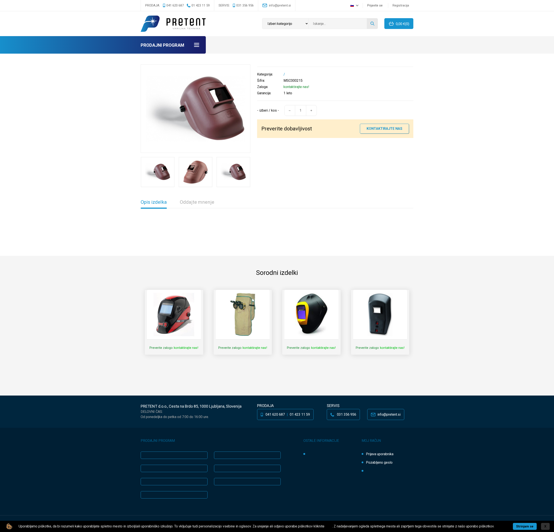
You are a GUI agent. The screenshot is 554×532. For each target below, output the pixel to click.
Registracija (401, 5)
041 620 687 (175, 5)
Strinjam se (524, 526)
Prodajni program (162, 45)
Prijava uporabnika (379, 454)
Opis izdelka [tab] (154, 202)
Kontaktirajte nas (384, 129)
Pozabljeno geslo (379, 462)
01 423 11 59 (201, 5)
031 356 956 (245, 5)
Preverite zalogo (161, 348)
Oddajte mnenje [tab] (197, 202)
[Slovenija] (354, 5)
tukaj (328, 526)
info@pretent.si (280, 5)
